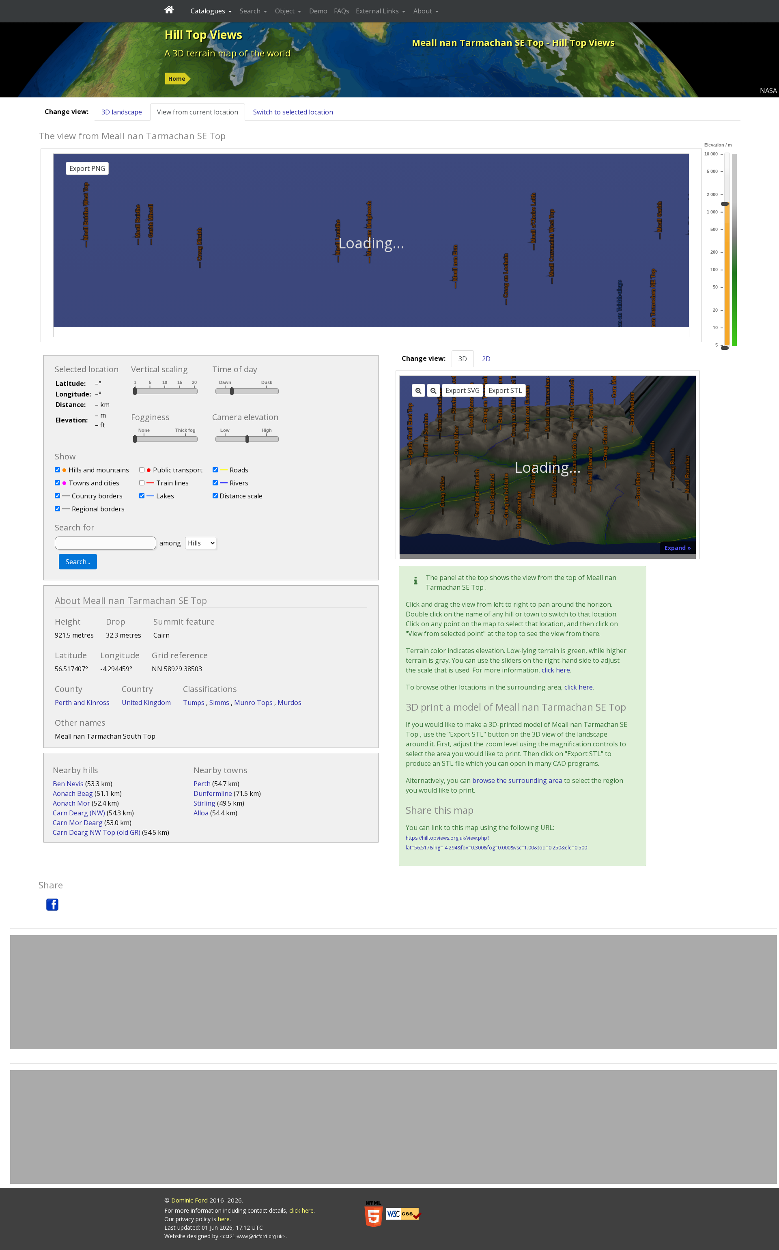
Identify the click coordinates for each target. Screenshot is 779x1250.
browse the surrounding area (517, 780)
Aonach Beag (73, 793)
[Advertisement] (393, 992)
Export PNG (87, 168)
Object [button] (285, 10)
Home (176, 78)
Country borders (97, 495)
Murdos (289, 702)
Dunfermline (213, 793)
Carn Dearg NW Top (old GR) (96, 832)
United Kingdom (146, 702)
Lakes (165, 495)
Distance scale (241, 495)
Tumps (194, 702)
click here (556, 670)
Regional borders (98, 508)
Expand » (678, 548)
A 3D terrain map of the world (227, 53)
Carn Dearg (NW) (79, 812)
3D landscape (121, 112)
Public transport (177, 470)
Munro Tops (254, 702)
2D (486, 358)
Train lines (172, 482)
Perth (202, 783)
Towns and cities (94, 482)
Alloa (201, 812)
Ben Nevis (68, 783)
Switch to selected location (293, 112)
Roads (239, 470)
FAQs (341, 10)
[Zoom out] (433, 390)
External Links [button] (378, 10)
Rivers (239, 482)
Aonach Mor (71, 803)
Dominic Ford (189, 1200)
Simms (220, 702)
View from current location (197, 112)
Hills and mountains (99, 470)
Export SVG (462, 390)
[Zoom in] (418, 390)
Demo (318, 10)
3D (462, 358)
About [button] (423, 10)
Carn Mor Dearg (78, 822)
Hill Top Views (203, 34)
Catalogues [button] (209, 10)
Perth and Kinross (82, 702)
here (224, 1219)
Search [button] (251, 10)
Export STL (505, 390)
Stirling (204, 803)
